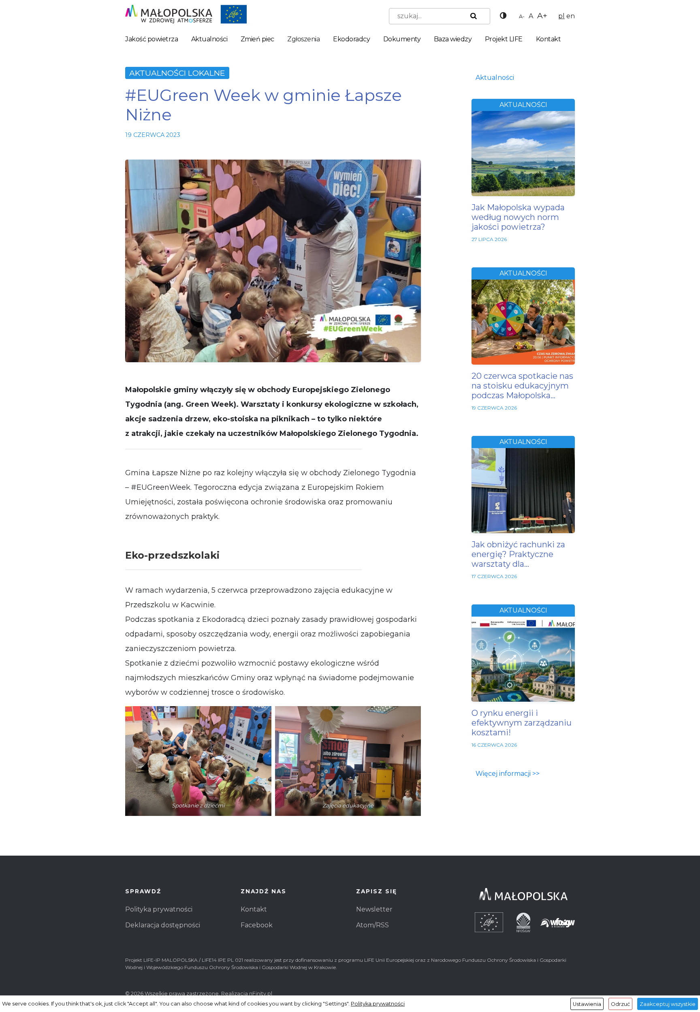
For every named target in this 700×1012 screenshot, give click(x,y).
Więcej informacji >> (508, 773)
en (570, 16)
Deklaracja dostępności (162, 925)
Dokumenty (402, 39)
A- (522, 16)
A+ (542, 15)
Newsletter (374, 909)
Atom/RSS (372, 925)
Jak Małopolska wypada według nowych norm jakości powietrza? (518, 217)
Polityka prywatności (158, 909)
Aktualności (209, 39)
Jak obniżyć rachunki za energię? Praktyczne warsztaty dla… (518, 554)
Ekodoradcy (351, 39)
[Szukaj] (472, 16)
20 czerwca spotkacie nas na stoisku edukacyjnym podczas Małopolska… (522, 385)
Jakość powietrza (151, 39)
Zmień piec (257, 39)
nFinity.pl (260, 994)
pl (561, 16)
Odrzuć (620, 1004)
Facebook (257, 925)
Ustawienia (587, 1004)
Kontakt (548, 39)
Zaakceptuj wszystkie (668, 1004)
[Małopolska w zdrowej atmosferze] (186, 13)
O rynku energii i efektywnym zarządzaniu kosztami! (522, 722)
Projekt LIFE (504, 39)
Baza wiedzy (453, 39)
